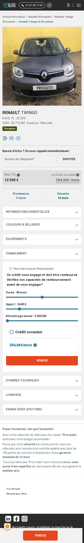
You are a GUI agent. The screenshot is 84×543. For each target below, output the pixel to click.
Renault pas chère (17, 493)
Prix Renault (13, 489)
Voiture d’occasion (14, 16)
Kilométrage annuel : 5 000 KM (26, 316)
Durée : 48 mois (16, 292)
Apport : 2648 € (16, 304)
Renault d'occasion (40, 16)
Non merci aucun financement (34, 268)
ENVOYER (69, 159)
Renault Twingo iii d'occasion (35, 21)
